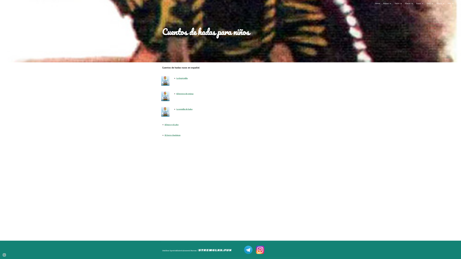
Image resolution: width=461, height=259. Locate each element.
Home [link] (377, 3)
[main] (230, 31)
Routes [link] (386, 3)
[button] (458, 3)
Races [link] (418, 3)
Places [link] (408, 3)
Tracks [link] (397, 3)
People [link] (439, 3)
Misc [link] (449, 3)
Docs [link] (429, 3)
